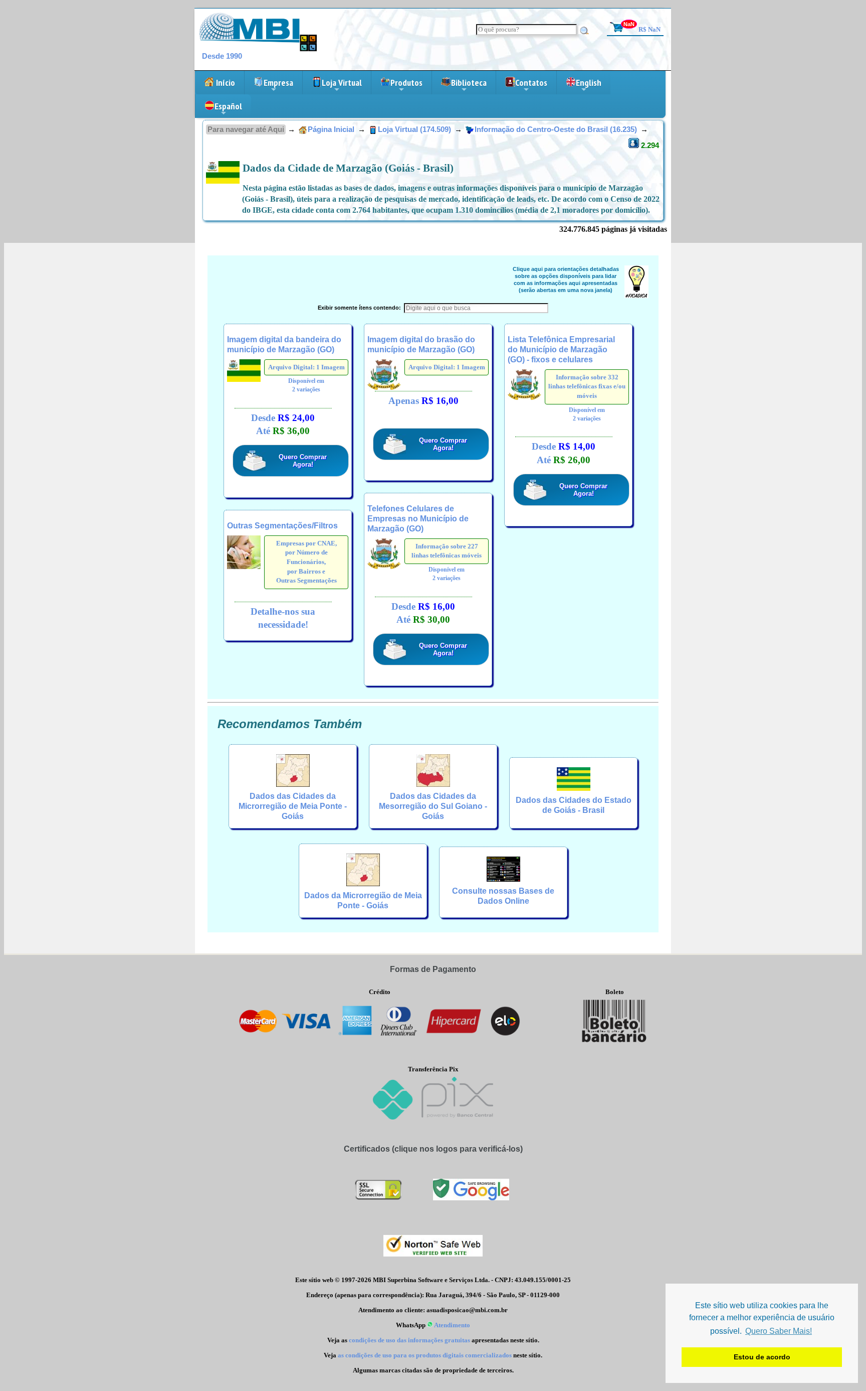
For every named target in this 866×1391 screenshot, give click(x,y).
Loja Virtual (342, 85)
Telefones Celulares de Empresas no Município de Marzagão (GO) (418, 518)
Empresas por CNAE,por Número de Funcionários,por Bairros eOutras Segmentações (306, 562)
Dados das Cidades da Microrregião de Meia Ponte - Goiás (293, 806)
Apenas (423, 400)
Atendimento (451, 1325)
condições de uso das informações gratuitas (409, 1340)
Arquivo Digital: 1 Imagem (306, 367)
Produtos (406, 85)
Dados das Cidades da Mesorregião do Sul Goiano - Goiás (433, 806)
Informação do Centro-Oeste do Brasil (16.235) (557, 129)
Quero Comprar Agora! (303, 460)
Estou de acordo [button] (762, 1357)
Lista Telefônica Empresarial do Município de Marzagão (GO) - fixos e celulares (561, 349)
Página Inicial (331, 129)
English (588, 85)
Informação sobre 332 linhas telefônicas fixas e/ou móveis (586, 386)
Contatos (531, 85)
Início (224, 82)
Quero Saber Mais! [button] (778, 1331)
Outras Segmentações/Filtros (282, 525)
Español (228, 109)
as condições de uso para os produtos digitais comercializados (425, 1355)
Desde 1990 (222, 56)
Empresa (278, 85)
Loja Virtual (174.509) (415, 129)
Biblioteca (469, 85)
